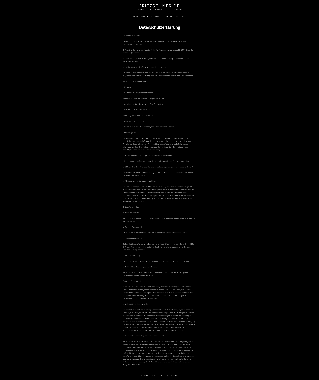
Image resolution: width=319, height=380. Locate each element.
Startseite (134, 16)
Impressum (157, 376)
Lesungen (169, 16)
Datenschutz (164, 376)
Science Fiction (156, 16)
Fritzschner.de (159, 6)
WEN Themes (178, 376)
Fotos (184, 16)
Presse (177, 16)
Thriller (143, 16)
